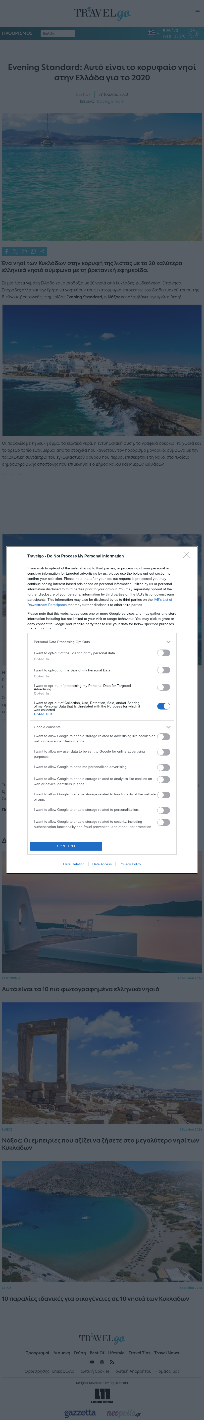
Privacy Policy (130, 864)
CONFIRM (66, 846)
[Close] (188, 556)
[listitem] (102, 642)
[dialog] (102, 710)
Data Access (102, 864)
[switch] (163, 653)
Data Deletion (74, 864)
